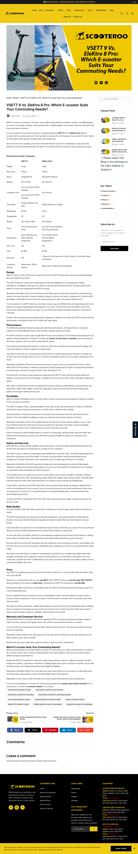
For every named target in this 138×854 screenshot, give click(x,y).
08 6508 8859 (113, 798)
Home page (75, 789)
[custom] (11, 807)
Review (16, 98)
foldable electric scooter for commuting (48, 704)
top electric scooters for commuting (79, 704)
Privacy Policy (45, 804)
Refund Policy (45, 800)
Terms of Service (46, 808)
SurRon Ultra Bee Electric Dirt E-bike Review (33, 718)
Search (73, 793)
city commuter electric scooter (19, 699)
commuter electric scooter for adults (48, 699)
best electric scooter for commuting (21, 695)
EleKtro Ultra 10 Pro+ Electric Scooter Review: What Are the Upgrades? (67, 718)
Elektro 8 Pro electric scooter (18, 704)
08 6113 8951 (113, 834)
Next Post (90, 713)
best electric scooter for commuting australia (54, 695)
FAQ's (42, 789)
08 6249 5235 (113, 815)
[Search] (122, 13)
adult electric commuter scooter (19, 690)
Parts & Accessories (48, 793)
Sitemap (74, 800)
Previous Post (12, 713)
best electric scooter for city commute (49, 690)
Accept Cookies (121, 848)
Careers (74, 796)
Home (8, 98)
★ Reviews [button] (135, 429)
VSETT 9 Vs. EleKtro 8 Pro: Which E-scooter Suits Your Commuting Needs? (51, 98)
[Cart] (132, 13)
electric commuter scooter (75, 699)
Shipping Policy (46, 796)
